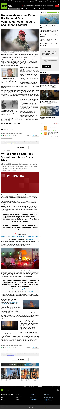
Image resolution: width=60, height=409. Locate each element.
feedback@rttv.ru (10, 143)
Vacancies (46, 402)
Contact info (46, 399)
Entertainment (49, 8)
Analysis (40, 8)
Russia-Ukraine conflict (13, 350)
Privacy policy (46, 394)
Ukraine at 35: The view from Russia (48, 117)
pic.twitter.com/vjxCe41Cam (20, 289)
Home (3, 150)
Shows (53, 8)
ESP (4, 0)
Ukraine (21, 350)
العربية (2, 0)
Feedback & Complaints (48, 400)
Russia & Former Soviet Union (13, 8)
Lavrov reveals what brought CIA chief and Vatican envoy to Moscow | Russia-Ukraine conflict (38, 6)
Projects (57, 8)
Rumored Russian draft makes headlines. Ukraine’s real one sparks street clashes (48, 103)
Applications (32, 394)
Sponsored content (33, 399)
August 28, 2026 (29, 239)
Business (26, 8)
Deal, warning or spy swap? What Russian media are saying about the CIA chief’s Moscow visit (48, 87)
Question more (11, 5)
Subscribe (46, 66)
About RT (46, 396)
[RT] (16, 1)
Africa (32, 8)
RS (11, 0)
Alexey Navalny (4, 138)
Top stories (43, 12)
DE (8, 0)
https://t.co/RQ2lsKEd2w (10, 236)
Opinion (44, 8)
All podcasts (56, 123)
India (30, 8)
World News (22, 8)
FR (9, 0)
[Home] (4, 6)
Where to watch (33, 396)
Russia (10, 138)
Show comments (20, 147)
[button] (20, 258)
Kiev (2, 350)
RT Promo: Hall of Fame (48, 397)
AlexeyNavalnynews (8, 129)
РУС (6, 0)
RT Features (36, 8)
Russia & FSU (7, 150)
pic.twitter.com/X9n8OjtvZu (30, 236)
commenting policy (13, 141)
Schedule (31, 397)
